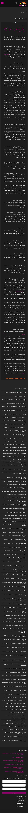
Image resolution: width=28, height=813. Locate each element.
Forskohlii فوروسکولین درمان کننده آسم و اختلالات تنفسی (14, 518)
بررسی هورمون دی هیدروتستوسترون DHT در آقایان (15, 720)
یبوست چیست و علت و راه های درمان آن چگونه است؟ (15, 438)
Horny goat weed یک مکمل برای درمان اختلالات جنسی (15, 694)
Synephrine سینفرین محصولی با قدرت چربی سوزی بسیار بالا (14, 729)
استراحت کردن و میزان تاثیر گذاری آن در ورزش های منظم (14, 450)
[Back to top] (14, 811)
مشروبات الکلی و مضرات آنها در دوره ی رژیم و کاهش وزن (14, 456)
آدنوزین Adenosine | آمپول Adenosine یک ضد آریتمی (16, 625)
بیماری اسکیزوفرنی (19, 291)
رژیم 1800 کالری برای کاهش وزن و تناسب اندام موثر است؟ (14, 459)
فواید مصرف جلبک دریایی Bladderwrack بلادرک (16, 484)
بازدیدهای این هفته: (21, 803)
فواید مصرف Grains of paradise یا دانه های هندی (16, 494)
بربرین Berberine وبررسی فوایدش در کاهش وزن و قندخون (14, 532)
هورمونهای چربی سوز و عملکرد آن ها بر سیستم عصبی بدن (14, 453)
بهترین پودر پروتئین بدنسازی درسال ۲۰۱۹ (18, 717)
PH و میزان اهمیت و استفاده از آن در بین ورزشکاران (15, 441)
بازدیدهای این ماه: (21, 804)
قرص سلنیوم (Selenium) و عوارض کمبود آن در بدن (16, 709)
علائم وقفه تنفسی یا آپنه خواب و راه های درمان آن (16, 618)
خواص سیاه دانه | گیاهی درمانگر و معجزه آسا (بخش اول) (14, 628)
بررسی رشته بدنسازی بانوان (20, 396)
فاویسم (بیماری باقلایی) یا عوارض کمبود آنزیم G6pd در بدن (14, 679)
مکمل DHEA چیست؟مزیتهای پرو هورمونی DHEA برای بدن (14, 700)
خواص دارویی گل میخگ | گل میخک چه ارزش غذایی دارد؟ (14, 554)
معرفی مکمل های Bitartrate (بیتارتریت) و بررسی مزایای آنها (14, 491)
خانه (24, 18)
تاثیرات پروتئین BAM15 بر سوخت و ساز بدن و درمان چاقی (14, 481)
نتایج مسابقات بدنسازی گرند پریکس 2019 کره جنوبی (15, 672)
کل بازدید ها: (22, 806)
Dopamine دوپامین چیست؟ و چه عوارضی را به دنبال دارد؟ (14, 706)
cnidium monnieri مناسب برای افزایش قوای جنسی (16, 703)
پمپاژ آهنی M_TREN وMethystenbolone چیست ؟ (16, 403)
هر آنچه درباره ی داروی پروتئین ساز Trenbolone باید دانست (14, 723)
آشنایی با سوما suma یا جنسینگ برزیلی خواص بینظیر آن (15, 547)
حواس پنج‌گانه (6, 54)
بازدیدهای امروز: (21, 800)
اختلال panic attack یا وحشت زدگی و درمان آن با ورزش (15, 697)
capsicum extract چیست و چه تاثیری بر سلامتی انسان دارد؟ (14, 521)
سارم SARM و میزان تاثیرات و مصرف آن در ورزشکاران (15, 427)
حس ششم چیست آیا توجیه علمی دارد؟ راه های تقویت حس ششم (14, 29)
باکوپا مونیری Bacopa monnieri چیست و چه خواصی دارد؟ (15, 497)
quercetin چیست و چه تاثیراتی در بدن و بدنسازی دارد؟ (15, 515)
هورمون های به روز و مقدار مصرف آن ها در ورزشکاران (15, 424)
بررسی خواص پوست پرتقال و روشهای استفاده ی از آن (15, 615)
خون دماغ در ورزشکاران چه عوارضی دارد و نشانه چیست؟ (14, 461)
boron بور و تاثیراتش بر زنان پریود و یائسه (18, 712)
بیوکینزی (23, 373)
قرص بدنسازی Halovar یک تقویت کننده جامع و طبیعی (15, 714)
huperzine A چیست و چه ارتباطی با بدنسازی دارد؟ (16, 512)
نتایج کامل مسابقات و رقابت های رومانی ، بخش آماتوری (15, 414)
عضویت (14, 793)
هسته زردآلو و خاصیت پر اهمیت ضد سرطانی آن (16, 726)
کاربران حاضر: (21, 798)
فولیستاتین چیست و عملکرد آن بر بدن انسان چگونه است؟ (14, 447)
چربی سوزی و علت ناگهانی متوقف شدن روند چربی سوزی (14, 444)
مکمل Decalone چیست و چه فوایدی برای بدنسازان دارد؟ (15, 417)
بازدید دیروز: (22, 801)
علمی (24, 25)
